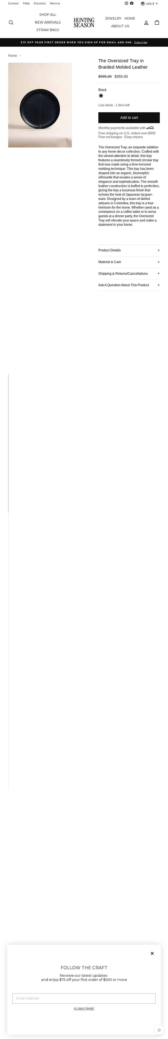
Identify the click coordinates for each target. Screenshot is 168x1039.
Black (101, 96)
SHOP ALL (47, 15)
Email (17, 990)
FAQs (26, 3)
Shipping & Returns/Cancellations (123, 273)
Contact (13, 3)
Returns (55, 3)
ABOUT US (120, 26)
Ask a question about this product (123, 285)
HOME (129, 18)
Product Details (109, 250)
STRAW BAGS (47, 30)
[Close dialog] (152, 953)
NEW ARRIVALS (48, 22)
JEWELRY (113, 18)
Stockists (40, 3)
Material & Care (109, 262)
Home (12, 55)
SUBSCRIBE (84, 1009)
